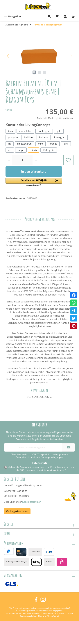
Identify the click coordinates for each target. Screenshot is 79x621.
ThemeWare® (53, 616)
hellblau (28, 137)
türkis (33, 150)
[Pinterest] (73, 326)
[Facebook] (73, 295)
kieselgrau (59, 137)
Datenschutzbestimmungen (33, 467)
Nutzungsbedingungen (52, 457)
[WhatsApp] (73, 303)
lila (9, 143)
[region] (39, 56)
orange (53, 143)
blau (10, 131)
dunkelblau (25, 131)
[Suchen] (49, 16)
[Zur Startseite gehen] (39, 7)
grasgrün (13, 137)
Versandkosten (56, 608)
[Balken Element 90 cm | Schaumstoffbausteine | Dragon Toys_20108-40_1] (39, 56)
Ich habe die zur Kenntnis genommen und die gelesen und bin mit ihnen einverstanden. (41, 469)
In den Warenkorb (33, 171)
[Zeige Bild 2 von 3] (39, 72)
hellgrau (43, 137)
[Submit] (68, 447)
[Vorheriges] (8, 56)
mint (40, 143)
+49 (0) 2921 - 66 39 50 (15, 491)
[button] (34, 182)
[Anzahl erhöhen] (36, 160)
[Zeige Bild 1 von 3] (34, 72)
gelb (59, 131)
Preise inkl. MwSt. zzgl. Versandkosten (55, 118)
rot (9, 150)
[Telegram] (73, 310)
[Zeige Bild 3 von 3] (44, 72)
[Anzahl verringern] (9, 160)
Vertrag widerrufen (17, 511)
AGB (22, 470)
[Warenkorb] (73, 16)
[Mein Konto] (65, 16)
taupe (21, 150)
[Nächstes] (70, 56)
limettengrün (24, 143)
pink (66, 143)
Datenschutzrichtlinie (26, 457)
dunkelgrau (44, 131)
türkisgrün (48, 150)
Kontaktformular (31, 501)
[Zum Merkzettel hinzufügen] (68, 160)
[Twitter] (73, 318)
